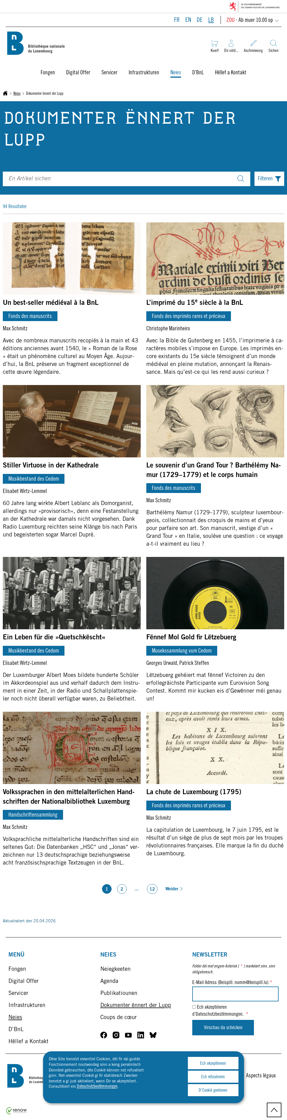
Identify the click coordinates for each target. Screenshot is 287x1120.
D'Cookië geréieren (213, 1090)
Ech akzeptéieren (213, 1063)
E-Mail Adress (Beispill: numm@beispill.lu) (232, 982)
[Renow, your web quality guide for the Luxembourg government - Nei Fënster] (16, 1113)
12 (152, 889)
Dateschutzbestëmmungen (97, 1086)
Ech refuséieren (213, 1077)
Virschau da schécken (223, 1028)
